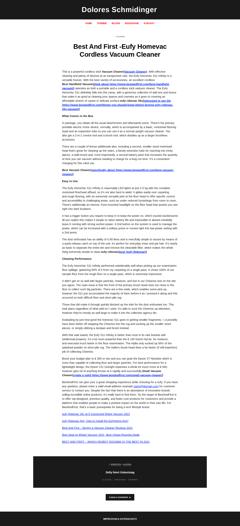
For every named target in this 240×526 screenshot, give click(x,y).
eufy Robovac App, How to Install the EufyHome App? (95, 420)
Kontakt (149, 23)
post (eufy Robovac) (132, 251)
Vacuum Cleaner (135, 71)
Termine (102, 23)
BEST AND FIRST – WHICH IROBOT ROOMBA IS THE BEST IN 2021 (106, 441)
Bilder (116, 23)
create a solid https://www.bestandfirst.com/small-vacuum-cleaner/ (117, 375)
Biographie (132, 23)
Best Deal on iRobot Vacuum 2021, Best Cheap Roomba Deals (101, 434)
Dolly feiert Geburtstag (120, 472)
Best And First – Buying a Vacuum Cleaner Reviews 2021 (97, 427)
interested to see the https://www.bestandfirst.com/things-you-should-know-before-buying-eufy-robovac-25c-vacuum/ (117, 105)
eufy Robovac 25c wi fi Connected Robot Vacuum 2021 (96, 414)
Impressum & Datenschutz (120, 519)
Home (88, 23)
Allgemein (121, 37)
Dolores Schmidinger (119, 10)
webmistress (116, 464)
